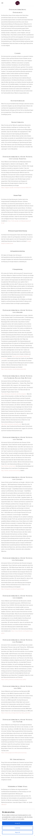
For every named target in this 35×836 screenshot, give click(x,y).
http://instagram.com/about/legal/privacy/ (12, 589)
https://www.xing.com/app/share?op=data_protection (15, 713)
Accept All (17, 823)
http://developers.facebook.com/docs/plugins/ (13, 394)
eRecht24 (3, 804)
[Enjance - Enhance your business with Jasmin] (17, 3)
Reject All (17, 832)
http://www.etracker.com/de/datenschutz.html (13, 369)
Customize (17, 828)
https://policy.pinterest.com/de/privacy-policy (13, 679)
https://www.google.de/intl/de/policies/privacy (14, 752)
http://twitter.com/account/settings (10, 470)
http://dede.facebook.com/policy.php (11, 424)
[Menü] (2, 3)
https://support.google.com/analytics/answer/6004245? (16, 187)
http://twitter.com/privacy (8, 466)
